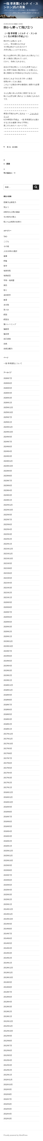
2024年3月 (8, 456)
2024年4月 (8, 451)
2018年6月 (8, 709)
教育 (5, 300)
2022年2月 (8, 539)
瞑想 (5, 315)
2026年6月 (8, 383)
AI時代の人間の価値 (12, 212)
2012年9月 (8, 1036)
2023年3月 (8, 495)
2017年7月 (8, 758)
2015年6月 (8, 880)
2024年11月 (8, 427)
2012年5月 (8, 1055)
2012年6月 (8, 1050)
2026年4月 (8, 393)
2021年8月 (8, 568)
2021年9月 (8, 563)
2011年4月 (8, 1114)
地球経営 (7, 276)
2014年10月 (8, 919)
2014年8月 (8, 929)
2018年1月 (8, 729)
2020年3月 (8, 627)
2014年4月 (8, 948)
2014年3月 (8, 953)
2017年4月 (8, 773)
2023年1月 (8, 500)
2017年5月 (8, 768)
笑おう (6, 207)
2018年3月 (8, 719)
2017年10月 (8, 744)
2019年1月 (8, 680)
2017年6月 (8, 763)
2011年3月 (8, 1119)
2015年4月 (8, 890)
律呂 (5, 285)
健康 (5, 256)
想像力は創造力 (10, 202)
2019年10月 (8, 646)
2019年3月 (8, 670)
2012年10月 (8, 1031)
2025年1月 (8, 422)
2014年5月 (8, 943)
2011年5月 (8, 1109)
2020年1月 (8, 636)
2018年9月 (8, 695)
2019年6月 (8, 656)
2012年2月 (8, 1070)
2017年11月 (8, 739)
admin (20, 24)
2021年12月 (8, 549)
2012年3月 (8, 1065)
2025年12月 (8, 407)
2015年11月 (8, 856)
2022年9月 (8, 515)
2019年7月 (8, 651)
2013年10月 (8, 977)
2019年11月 (8, 641)
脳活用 (6, 334)
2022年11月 (8, 505)
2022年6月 (8, 524)
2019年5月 (8, 661)
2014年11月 (8, 914)
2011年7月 (8, 1099)
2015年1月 (8, 904)
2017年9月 (8, 748)
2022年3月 (8, 534)
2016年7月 (8, 817)
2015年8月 (8, 870)
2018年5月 (8, 714)
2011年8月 (8, 1094)
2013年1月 (8, 1016)
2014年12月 (8, 909)
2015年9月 (8, 865)
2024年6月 (8, 446)
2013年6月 (8, 997)
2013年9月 (8, 982)
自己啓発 (14, 147)
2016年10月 (8, 802)
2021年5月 (8, 578)
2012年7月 (8, 1046)
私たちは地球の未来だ (13, 222)
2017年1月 (8, 787)
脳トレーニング (10, 324)
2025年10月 (8, 412)
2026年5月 (8, 388)
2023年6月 (8, 485)
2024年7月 (8, 442)
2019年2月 (8, 675)
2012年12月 (8, 1021)
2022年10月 (8, 510)
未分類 (6, 305)
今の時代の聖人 (10, 217)
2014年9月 (8, 924)
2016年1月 (8, 846)
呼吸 (5, 261)
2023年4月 (8, 490)
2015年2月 (8, 899)
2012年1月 (8, 1075)
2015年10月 (8, 860)
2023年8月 (8, 476)
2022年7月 (8, 520)
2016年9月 (8, 807)
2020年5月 (8, 622)
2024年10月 (8, 432)
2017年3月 (8, 778)
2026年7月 (8, 378)
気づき (9, 147)
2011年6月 (8, 1104)
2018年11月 (8, 690)
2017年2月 (8, 783)
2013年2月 (8, 1011)
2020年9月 (8, 602)
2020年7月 (8, 612)
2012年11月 (8, 1026)
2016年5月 (8, 826)
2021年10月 (8, 558)
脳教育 (6, 329)
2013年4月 (8, 1002)
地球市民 (7, 271)
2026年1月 (8, 403)
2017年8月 (8, 753)
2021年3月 (8, 588)
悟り (5, 290)
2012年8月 (8, 1041)
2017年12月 (8, 734)
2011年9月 (8, 1089)
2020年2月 (8, 631)
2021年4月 (8, 583)
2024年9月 (8, 437)
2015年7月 (8, 875)
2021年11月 (8, 554)
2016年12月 (8, 792)
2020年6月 (8, 617)
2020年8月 (8, 607)
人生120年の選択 (10, 251)
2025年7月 (8, 417)
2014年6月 (8, 938)
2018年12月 (8, 685)
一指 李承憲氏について (13, 363)
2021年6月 (8, 573)
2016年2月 (8, 841)
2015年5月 (8, 885)
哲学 (5, 266)
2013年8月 (8, 987)
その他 (6, 246)
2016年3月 (8, 836)
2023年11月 (8, 461)
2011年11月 (8, 1080)
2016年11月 (8, 797)
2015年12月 (8, 851)
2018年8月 (8, 700)
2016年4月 (8, 831)
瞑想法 (6, 319)
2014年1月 (8, 963)
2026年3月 (8, 398)
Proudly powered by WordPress (15, 1135)
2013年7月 (8, 992)
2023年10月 (8, 466)
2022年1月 (8, 544)
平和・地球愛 (9, 280)
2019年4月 (8, 666)
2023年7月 (8, 481)
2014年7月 (8, 934)
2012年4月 (8, 1060)
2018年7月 (8, 705)
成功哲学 (7, 295)
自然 (5, 344)
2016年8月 (8, 812)
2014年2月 (8, 958)
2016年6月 (8, 821)
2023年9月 (8, 471)
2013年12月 (8, 968)
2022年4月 (8, 529)
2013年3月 (8, 1007)
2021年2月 (8, 593)
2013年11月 (8, 972)
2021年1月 (8, 597)
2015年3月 (8, 894)
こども (6, 241)
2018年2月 (8, 724)
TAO (5, 236)
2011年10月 (8, 1084)
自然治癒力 (8, 349)
